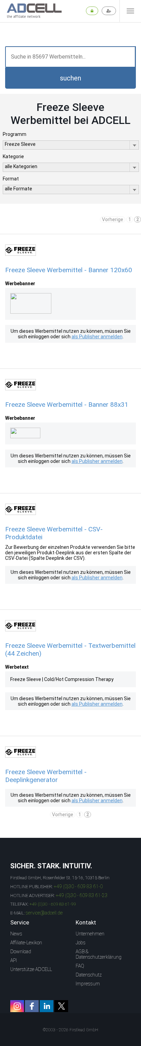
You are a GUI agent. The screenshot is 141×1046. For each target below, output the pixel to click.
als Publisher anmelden (97, 336)
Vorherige (112, 219)
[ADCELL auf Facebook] (32, 1006)
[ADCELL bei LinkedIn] (46, 1006)
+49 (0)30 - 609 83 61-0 (78, 886)
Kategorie (13, 156)
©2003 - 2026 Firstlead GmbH (70, 1030)
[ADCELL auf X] (61, 1006)
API (13, 960)
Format (11, 178)
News (16, 933)
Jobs (81, 942)
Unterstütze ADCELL (31, 969)
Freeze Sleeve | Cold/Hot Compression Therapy (62, 679)
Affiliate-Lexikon (26, 942)
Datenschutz (89, 975)
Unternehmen (90, 933)
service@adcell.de (44, 913)
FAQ (80, 966)
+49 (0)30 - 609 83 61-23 (81, 895)
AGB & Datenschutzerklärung (98, 954)
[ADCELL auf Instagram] (17, 1006)
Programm (14, 134)
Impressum (88, 983)
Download (20, 951)
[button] (70, 78)
